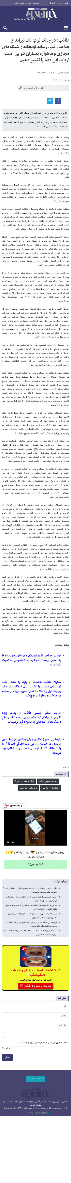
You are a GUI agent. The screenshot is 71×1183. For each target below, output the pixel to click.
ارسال (7, 1057)
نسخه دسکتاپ (35, 1079)
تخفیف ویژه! (35, 864)
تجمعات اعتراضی (28, 788)
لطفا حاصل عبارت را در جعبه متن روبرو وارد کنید (43, 1043)
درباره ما (28, 3)
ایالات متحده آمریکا (24, 781)
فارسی (66, 3)
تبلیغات (22, 3)
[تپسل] (5, 806)
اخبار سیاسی (63, 72)
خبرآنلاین (35, 14)
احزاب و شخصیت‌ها (45, 72)
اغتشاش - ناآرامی (50, 788)
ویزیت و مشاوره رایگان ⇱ (35, 986)
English (52, 3)
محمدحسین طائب (48, 781)
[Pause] (7, 842)
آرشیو (16, 3)
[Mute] (13, 842)
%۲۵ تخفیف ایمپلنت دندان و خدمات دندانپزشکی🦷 (35, 972)
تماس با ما (36, 3)
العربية (60, 3)
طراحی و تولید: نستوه (34, 1112)
